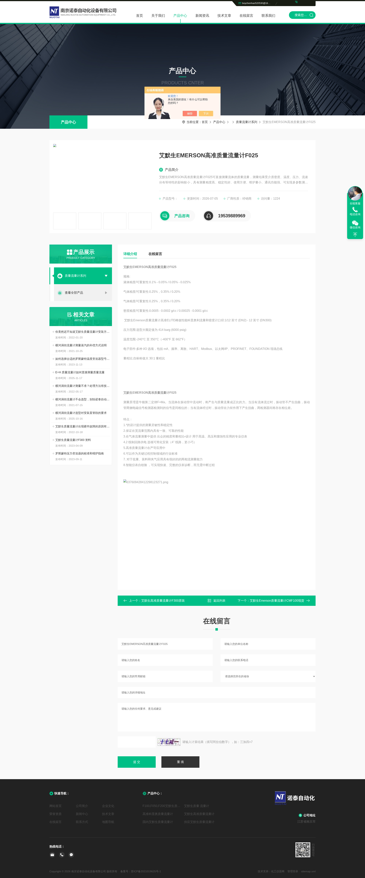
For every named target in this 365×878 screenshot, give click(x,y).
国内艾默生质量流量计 (158, 822)
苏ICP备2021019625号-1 (146, 871)
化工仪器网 (277, 871)
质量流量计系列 (246, 122)
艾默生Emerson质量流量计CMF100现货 (277, 600)
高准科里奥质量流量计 (158, 814)
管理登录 (292, 871)
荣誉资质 (55, 814)
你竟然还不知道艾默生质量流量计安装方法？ (82, 331)
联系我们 (268, 16)
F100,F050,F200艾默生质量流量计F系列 (162, 806)
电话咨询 (355, 214)
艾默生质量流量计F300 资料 (73, 439)
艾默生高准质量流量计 (199, 814)
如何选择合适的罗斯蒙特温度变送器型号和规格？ (82, 358)
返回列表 (219, 600)
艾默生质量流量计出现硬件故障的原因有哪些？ (82, 426)
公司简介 (82, 806)
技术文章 (224, 16)
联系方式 (82, 822)
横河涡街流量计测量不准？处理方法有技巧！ (82, 385)
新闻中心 (82, 814)
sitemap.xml (308, 871)
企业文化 (108, 806)
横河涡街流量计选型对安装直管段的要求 (81, 412)
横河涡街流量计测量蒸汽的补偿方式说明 (81, 345)
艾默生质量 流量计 (196, 806)
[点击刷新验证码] (169, 742)
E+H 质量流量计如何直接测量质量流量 (80, 372)
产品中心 (180, 16)
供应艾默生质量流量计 (199, 822)
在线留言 (246, 16)
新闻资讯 (202, 16)
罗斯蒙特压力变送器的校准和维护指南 (79, 453)
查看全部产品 (74, 292)
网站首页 (55, 806)
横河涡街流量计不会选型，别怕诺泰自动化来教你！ (82, 399)
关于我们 (158, 16)
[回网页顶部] (355, 235)
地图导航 (108, 822)
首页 (139, 16)
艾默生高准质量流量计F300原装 (163, 600)
